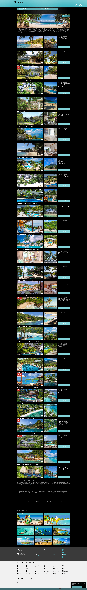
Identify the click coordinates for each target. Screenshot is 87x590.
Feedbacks (77, 2)
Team (70, 2)
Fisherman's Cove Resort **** (27, 326)
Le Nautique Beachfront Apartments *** (28, 203)
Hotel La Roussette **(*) (25, 111)
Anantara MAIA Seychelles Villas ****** (27, 464)
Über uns (73, 2)
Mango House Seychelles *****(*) (29, 449)
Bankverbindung (55, 554)
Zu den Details (64, 47)
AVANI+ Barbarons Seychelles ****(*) (27, 357)
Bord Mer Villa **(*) (25, 96)
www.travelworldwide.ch (35, 556)
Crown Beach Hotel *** (24, 172)
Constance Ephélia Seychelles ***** (27, 372)
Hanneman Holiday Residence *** (28, 188)
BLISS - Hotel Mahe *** (23, 142)
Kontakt (81, 2)
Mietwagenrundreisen (40, 8)
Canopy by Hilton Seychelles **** (27, 280)
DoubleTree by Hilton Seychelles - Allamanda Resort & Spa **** (33, 311)
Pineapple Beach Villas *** (30, 234)
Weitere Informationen (54, 588)
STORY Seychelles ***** (26, 418)
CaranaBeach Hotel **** (25, 295)
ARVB (54, 549)
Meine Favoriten (66, 2)
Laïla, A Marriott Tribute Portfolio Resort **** (29, 341)
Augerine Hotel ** (24, 50)
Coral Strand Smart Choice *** (26, 157)
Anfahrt (45, 554)
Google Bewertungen (47, 556)
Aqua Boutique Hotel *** (25, 126)
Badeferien (47, 8)
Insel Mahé (30, 484)
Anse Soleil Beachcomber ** (24, 34)
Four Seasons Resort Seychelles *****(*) (28, 433)
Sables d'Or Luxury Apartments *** (28, 249)
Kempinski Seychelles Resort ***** (26, 403)
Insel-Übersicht (54, 8)
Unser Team (45, 555)
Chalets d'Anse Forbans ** (25, 65)
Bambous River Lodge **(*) (25, 80)
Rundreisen (32, 8)
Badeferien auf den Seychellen (48, 484)
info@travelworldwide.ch (35, 555)
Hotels (20, 8)
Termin (45, 553)
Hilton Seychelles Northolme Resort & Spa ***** (31, 387)
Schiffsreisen (25, 8)
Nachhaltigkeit (55, 555)
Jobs (53, 553)
